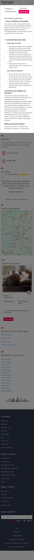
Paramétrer (23, 8)
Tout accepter (24, 12)
